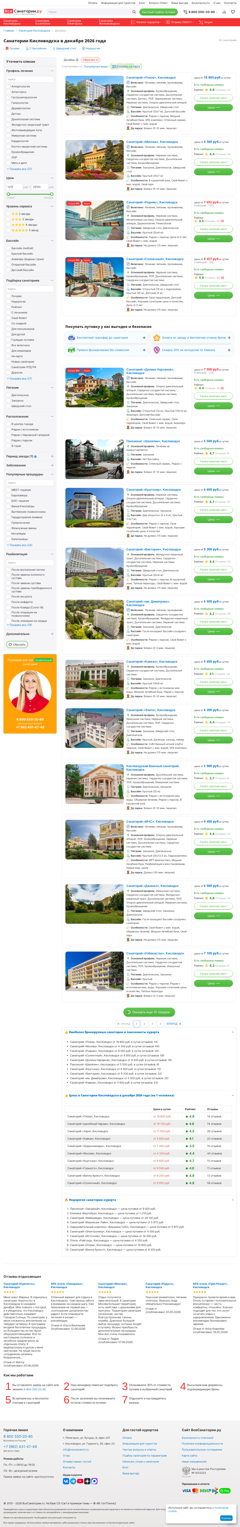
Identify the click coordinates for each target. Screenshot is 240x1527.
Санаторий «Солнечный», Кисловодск (155, 259)
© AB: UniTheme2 (104, 1503)
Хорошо (226, 1518)
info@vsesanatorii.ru (76, 1449)
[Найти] (134, 12)
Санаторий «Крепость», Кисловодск (19, 1285)
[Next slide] (119, 95)
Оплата (92, 3)
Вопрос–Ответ (158, 3)
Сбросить (89, 59)
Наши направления (194, 1461)
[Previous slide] (70, 95)
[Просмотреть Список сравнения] (224, 12)
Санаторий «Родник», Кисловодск (152, 202)
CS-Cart (62, 1503)
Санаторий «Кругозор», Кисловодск (153, 489)
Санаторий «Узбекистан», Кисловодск (155, 953)
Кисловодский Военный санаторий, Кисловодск (152, 767)
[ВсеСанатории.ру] (23, 11)
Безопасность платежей (197, 1437)
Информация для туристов (118, 3)
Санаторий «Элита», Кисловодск (150, 710)
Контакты (230, 3)
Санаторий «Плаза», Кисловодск (151, 77)
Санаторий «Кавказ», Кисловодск (151, 661)
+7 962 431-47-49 (30, 727)
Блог (142, 3)
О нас (217, 3)
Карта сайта (189, 1455)
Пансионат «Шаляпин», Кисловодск (153, 441)
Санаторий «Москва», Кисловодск (152, 142)
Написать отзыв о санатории (140, 1461)
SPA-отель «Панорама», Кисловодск (67, 1285)
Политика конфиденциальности (202, 1443)
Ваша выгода (179, 3)
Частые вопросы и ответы (139, 1449)
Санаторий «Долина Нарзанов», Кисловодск (150, 371)
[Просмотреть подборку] (232, 12)
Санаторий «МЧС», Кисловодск (150, 821)
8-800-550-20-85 (35, 1389)
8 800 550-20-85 (30, 719)
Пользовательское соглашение (202, 1449)
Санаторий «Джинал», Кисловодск (152, 886)
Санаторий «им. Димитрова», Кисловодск (148, 603)
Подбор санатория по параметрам (144, 1455)
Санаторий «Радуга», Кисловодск (160, 1285)
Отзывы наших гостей (77, 1461)
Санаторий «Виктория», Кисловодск (153, 549)
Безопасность (201, 3)
